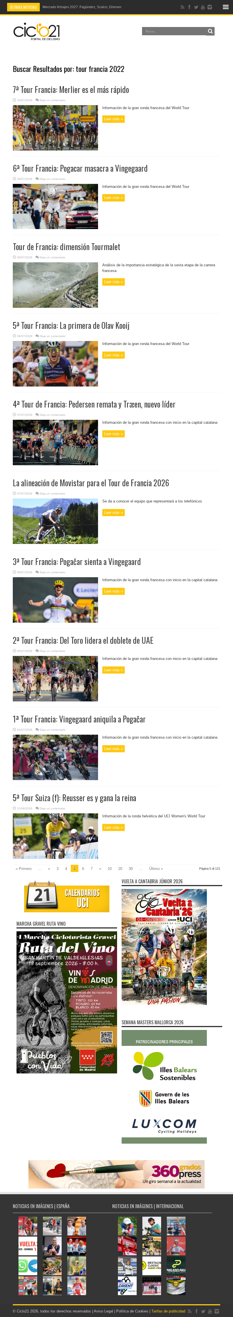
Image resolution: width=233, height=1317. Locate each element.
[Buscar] (210, 31)
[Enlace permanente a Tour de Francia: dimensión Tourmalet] (55, 306)
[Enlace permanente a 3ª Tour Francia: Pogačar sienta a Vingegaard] (55, 621)
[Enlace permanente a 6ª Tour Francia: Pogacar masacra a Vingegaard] (55, 228)
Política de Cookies (132, 1311)
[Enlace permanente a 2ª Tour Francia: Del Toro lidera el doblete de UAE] (55, 700)
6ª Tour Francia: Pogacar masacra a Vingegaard (80, 168)
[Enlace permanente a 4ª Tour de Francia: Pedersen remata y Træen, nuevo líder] (55, 464)
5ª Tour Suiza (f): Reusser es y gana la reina (74, 797)
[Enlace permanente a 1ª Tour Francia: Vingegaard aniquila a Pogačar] (55, 779)
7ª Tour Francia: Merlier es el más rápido (71, 89)
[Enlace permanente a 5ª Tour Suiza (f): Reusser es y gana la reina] (55, 857)
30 (131, 869)
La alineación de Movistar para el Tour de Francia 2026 (91, 483)
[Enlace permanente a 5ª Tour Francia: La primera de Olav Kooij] (55, 385)
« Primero (24, 869)
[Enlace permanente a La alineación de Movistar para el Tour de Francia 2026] (55, 543)
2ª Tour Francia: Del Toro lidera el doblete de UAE (83, 640)
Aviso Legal (103, 1311)
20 (120, 869)
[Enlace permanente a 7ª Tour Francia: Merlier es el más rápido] (55, 149)
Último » (156, 869)
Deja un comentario (52, 100)
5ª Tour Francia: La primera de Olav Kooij (71, 325)
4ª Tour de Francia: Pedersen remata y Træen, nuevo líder (94, 404)
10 (110, 869)
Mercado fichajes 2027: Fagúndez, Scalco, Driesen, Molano (89, 7)
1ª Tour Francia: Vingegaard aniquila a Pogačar (79, 719)
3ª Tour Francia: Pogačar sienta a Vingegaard (77, 561)
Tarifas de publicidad (168, 1311)
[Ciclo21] (37, 38)
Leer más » (113, 119)
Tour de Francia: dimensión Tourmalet (66, 246)
